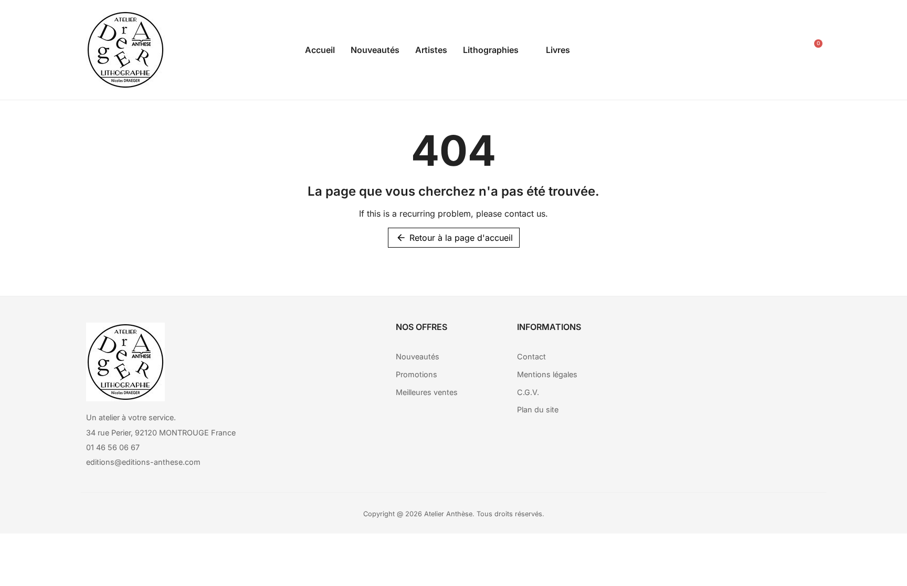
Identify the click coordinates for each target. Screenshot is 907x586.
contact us (524, 213)
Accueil (320, 50)
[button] (762, 50)
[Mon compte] (785, 50)
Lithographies (491, 50)
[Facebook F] (715, 336)
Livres (558, 50)
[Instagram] (744, 336)
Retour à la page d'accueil (454, 237)
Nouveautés (375, 50)
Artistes (431, 50)
